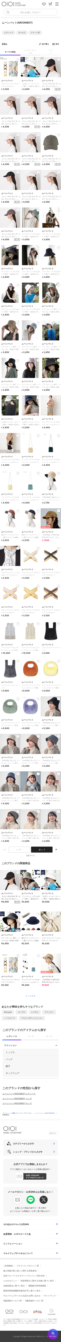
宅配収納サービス (33, 1300)
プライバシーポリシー (26, 1266)
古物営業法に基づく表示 (14, 1285)
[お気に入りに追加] (18, 872)
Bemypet (8, 1012)
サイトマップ (50, 1295)
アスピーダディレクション (32, 1018)
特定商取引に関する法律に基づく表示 (37, 1280)
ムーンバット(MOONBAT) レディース (19, 1093)
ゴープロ (21, 1012)
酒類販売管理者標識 (37, 1285)
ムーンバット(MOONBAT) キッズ (17, 1103)
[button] (8, 32)
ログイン (53, 1133)
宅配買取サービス (11, 1300)
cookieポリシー (10, 1280)
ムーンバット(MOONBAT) (45, 1113)
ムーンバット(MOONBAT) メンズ (17, 1098)
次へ (41, 849)
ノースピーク (9, 1018)
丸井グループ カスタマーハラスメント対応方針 (24, 1275)
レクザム (34, 1012)
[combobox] (30, 12)
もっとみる (30, 996)
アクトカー (49, 1012)
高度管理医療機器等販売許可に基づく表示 (21, 1290)
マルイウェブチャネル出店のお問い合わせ (21, 1295)
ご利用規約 (8, 1266)
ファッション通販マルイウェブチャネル (17, 1113)
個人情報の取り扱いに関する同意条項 (19, 1271)
